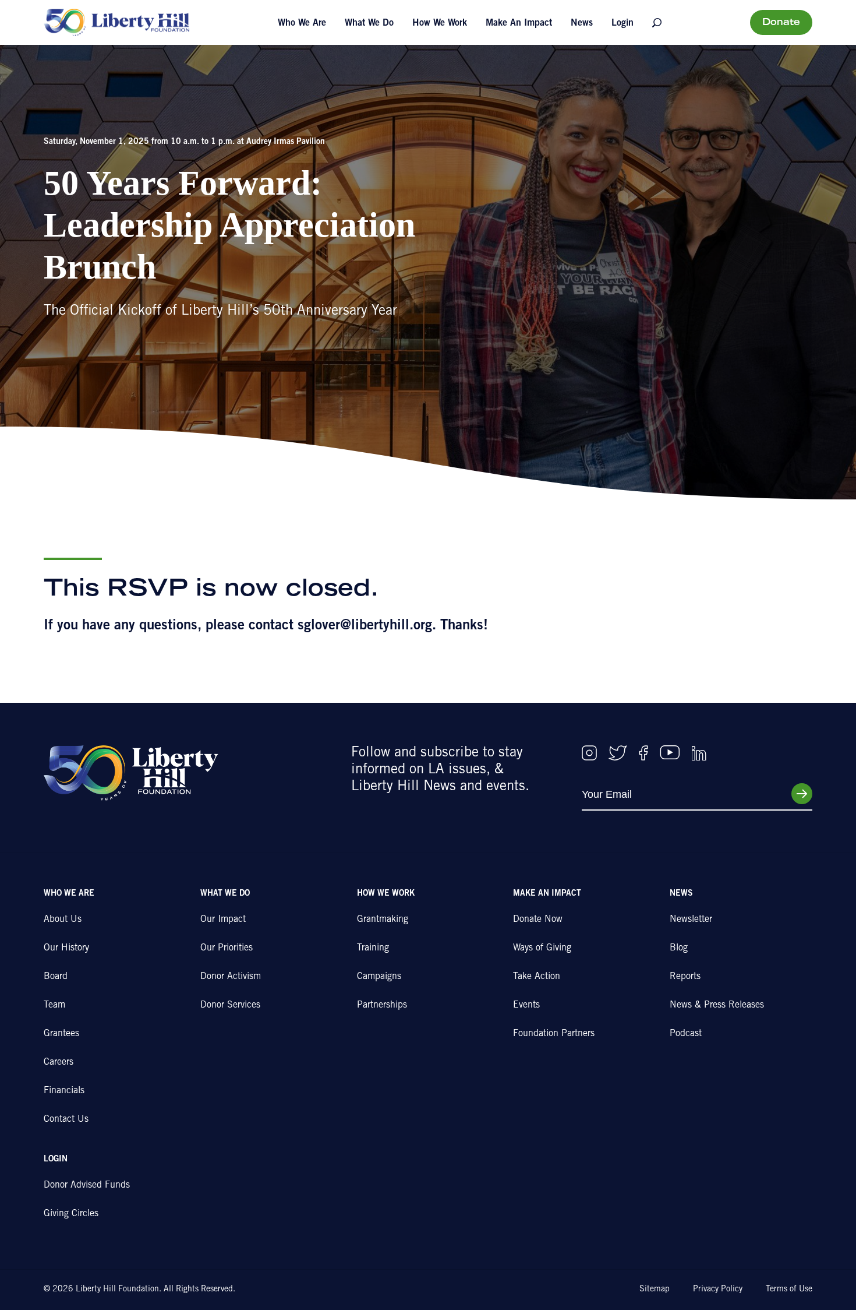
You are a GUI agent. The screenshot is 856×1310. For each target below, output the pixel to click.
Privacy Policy (717, 1290)
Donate (781, 22)
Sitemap (654, 1290)
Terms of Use (789, 1290)
